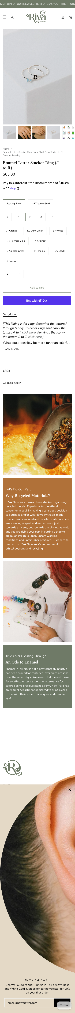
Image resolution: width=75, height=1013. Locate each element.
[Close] (70, 789)
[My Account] (63, 17)
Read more (11, 349)
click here (29, 332)
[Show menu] (5, 17)
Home (6, 148)
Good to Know (12, 383)
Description (10, 314)
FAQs (6, 371)
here (62, 540)
